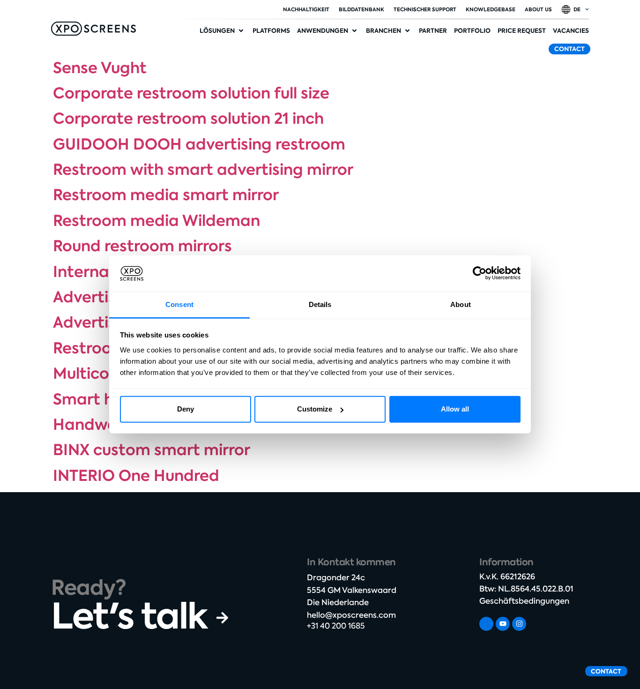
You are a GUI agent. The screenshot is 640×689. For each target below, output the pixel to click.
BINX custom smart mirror (151, 450)
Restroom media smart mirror (166, 195)
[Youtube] (503, 624)
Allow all (455, 409)
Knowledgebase (490, 9)
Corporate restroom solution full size (191, 93)
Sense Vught (100, 68)
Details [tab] (320, 304)
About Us (538, 9)
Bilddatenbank (361, 9)
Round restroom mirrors (142, 246)
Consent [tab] (179, 304)
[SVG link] (93, 29)
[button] (223, 31)
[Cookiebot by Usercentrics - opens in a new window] (480, 273)
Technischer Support (425, 9)
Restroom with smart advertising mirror (203, 169)
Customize (314, 409)
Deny (185, 409)
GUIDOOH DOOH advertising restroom (199, 144)
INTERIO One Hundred (136, 475)
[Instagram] (519, 624)
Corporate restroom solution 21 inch (188, 118)
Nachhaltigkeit (306, 9)
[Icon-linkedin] (486, 624)
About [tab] (460, 304)
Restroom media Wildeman (156, 220)
